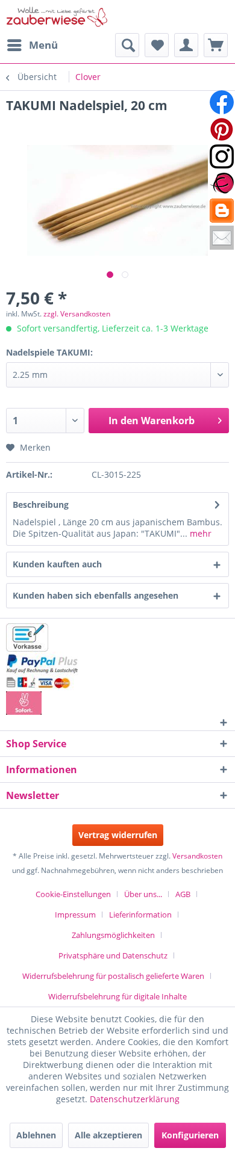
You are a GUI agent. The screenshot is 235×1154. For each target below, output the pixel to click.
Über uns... (143, 894)
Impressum (75, 914)
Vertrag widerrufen (117, 835)
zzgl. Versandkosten (76, 314)
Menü (43, 45)
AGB (182, 894)
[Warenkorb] (216, 45)
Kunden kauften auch (57, 564)
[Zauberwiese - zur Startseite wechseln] (57, 16)
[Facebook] (222, 102)
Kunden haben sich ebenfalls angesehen (95, 595)
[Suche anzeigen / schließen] (127, 45)
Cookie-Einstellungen (73, 894)
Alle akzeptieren (108, 1135)
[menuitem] (32, 45)
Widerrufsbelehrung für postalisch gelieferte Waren (113, 975)
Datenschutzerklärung (135, 1099)
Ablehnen (36, 1135)
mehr (199, 533)
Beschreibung (41, 504)
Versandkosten (197, 856)
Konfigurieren (190, 1135)
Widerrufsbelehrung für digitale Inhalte (117, 996)
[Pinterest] (222, 129)
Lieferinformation (140, 914)
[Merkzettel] (157, 45)
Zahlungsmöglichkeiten (113, 935)
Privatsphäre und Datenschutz (113, 955)
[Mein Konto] (186, 45)
